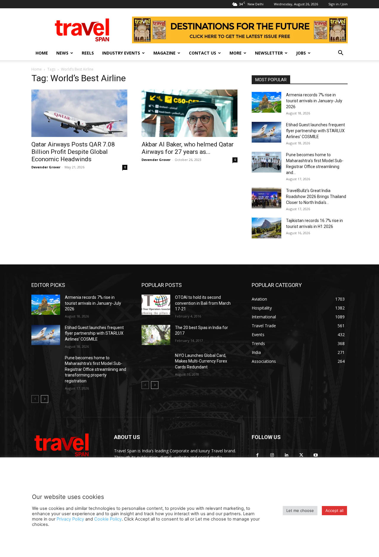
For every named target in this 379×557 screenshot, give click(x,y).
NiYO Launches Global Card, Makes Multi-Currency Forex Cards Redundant (201, 361)
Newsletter (269, 53)
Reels (88, 53)
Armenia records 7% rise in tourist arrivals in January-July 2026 (314, 100)
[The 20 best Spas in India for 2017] (156, 335)
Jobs (301, 53)
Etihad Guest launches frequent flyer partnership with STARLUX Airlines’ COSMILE (315, 130)
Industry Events (121, 53)
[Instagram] (272, 455)
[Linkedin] (286, 455)
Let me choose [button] (300, 510)
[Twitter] (301, 455)
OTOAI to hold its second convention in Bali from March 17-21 (203, 303)
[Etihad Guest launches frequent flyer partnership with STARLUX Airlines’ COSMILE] (266, 132)
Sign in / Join (338, 4)
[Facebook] (257, 455)
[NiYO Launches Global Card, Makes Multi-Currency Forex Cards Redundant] (156, 363)
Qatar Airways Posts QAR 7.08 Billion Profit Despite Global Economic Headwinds (73, 152)
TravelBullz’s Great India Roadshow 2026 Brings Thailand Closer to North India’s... (316, 196)
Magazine (164, 53)
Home (42, 53)
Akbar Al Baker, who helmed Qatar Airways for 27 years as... (188, 148)
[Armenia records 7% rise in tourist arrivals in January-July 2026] (266, 102)
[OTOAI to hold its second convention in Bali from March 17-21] (156, 305)
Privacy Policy (70, 519)
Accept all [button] (334, 510)
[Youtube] (316, 455)
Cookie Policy (108, 519)
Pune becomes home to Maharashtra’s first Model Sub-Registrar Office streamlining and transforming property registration (95, 369)
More (235, 53)
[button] (340, 53)
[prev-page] (35, 399)
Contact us (202, 53)
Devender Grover (45, 167)
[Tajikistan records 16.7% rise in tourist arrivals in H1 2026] (266, 228)
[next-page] (44, 399)
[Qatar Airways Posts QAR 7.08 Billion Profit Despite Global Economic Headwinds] (79, 113)
